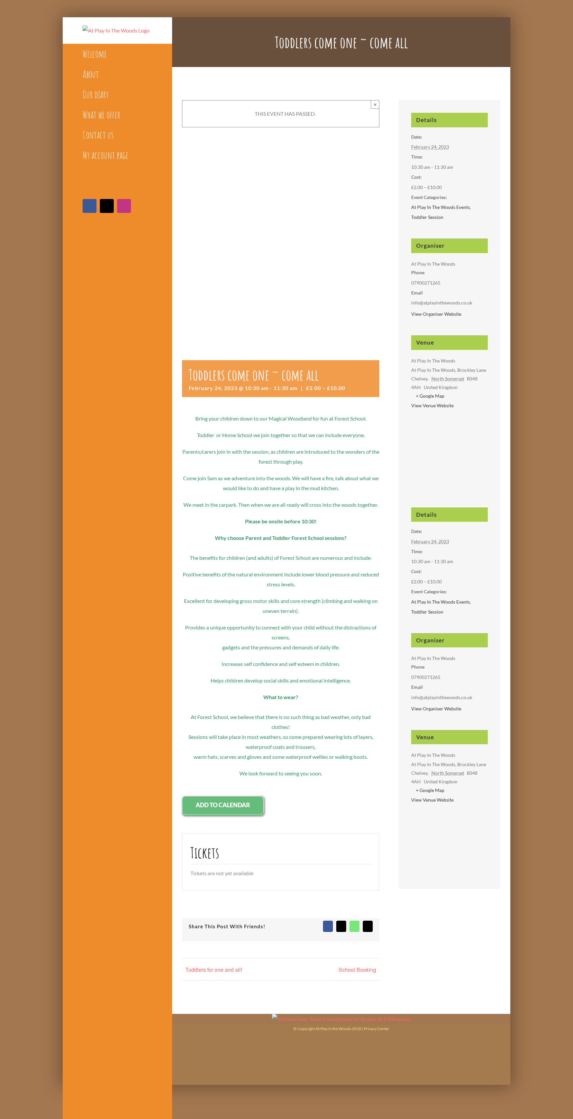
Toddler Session (427, 217)
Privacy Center (376, 1028)
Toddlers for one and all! (213, 969)
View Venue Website (432, 405)
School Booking (357, 969)
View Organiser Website (436, 314)
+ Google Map (430, 396)
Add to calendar (223, 805)
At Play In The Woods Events (440, 207)
